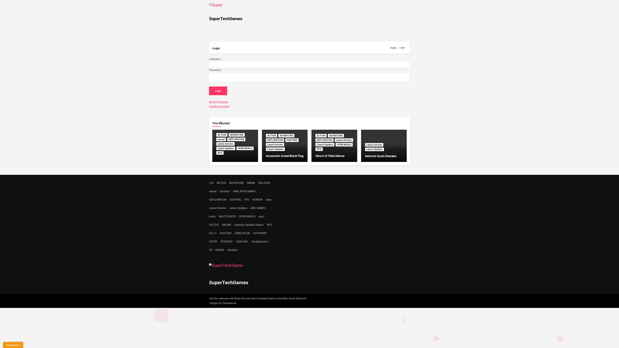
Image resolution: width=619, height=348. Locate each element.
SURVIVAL (242, 241)
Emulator (225, 191)
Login (218, 91)
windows (232, 249)
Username (215, 59)
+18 (211, 182)
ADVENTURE (236, 135)
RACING (226, 224)
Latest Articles (225, 144)
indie (269, 199)
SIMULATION (242, 233)
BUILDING (264, 182)
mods (212, 216)
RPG (220, 153)
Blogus (214, 303)
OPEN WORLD (245, 148)
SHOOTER (225, 233)
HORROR (257, 199)
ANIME (251, 182)
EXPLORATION (236, 139)
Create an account (219, 106)
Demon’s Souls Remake (380, 156)
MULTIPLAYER (227, 216)
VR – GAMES (216, 249)
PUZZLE (214, 224)
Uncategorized (259, 241)
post (261, 216)
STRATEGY (227, 241)
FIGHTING (292, 140)
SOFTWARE (260, 233)
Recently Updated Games (249, 224)
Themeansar (229, 303)
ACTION (222, 135)
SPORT (213, 241)
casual (221, 139)
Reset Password (218, 101)
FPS (246, 199)
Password (215, 70)
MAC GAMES (258, 208)
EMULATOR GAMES (244, 191)
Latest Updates (226, 148)
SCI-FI (212, 233)
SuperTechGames (225, 18)
